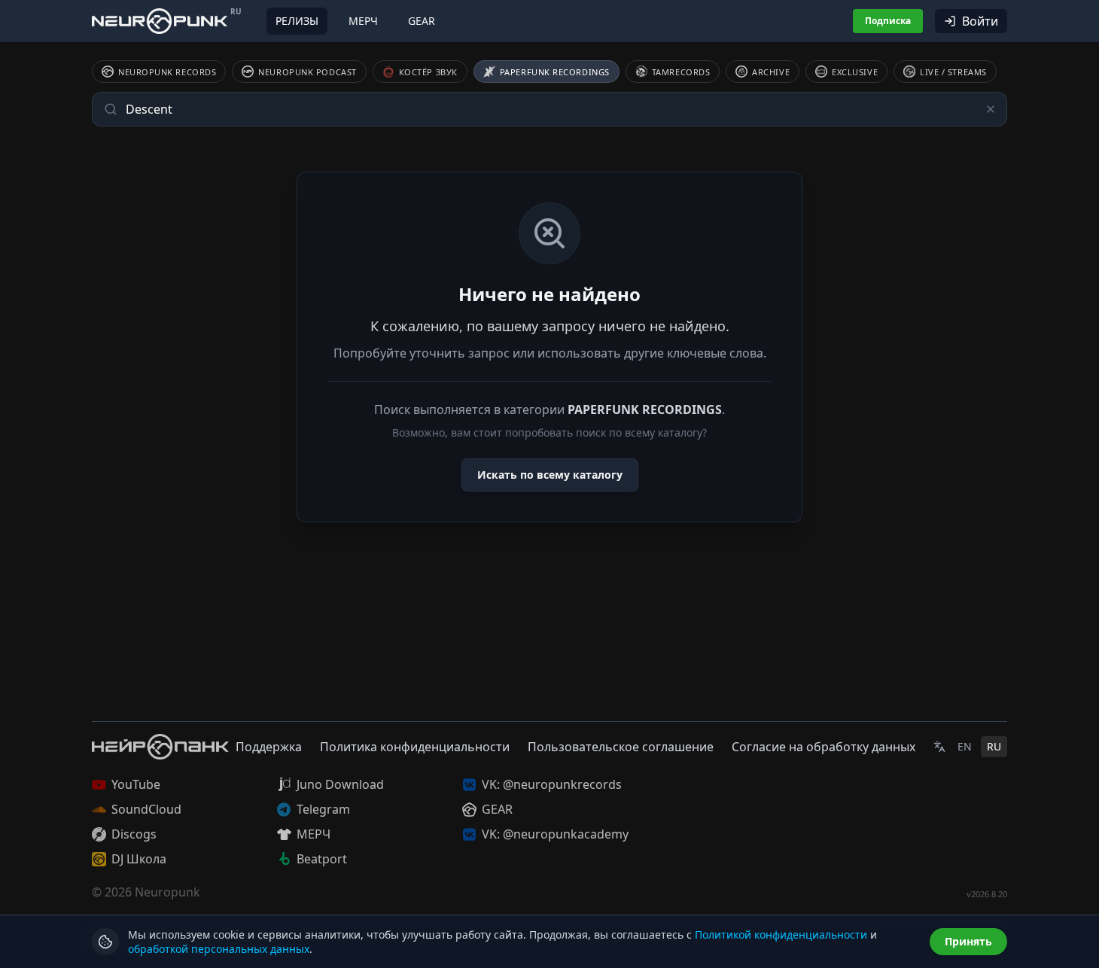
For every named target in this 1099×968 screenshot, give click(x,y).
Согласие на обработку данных (823, 746)
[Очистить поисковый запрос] (990, 109)
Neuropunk (167, 892)
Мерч (363, 21)
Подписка (888, 20)
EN (964, 746)
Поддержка (269, 746)
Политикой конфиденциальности (781, 934)
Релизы (297, 21)
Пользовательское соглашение (621, 746)
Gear (421, 21)
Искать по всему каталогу (550, 474)
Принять (968, 941)
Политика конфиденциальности (415, 746)
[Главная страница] (159, 20)
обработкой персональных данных (218, 949)
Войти (980, 21)
